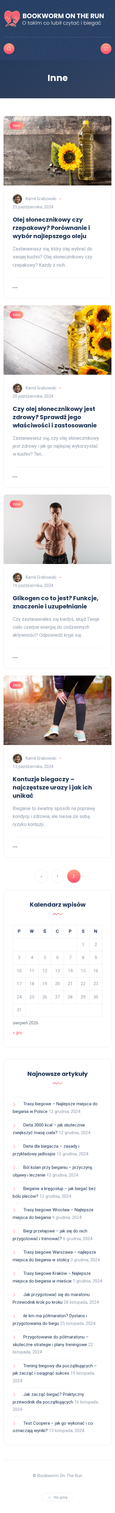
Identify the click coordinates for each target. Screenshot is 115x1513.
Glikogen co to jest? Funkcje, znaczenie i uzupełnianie (55, 602)
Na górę (61, 1497)
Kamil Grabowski (41, 198)
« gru (17, 1032)
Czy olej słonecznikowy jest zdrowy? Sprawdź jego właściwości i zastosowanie (55, 417)
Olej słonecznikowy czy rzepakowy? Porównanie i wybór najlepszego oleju (51, 227)
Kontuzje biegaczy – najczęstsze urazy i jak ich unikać (52, 787)
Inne (16, 125)
